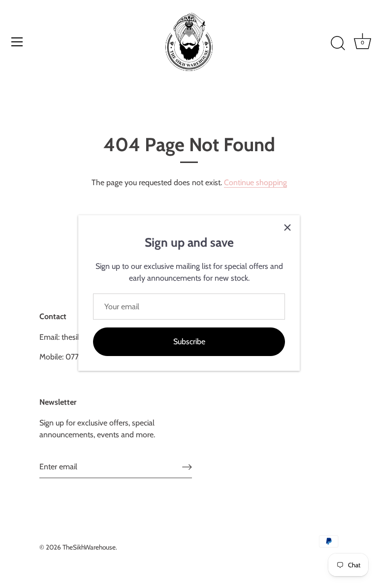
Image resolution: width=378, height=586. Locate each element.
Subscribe (189, 341)
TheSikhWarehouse (89, 547)
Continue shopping (255, 182)
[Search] (337, 43)
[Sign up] (187, 467)
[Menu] (17, 42)
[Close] (287, 227)
